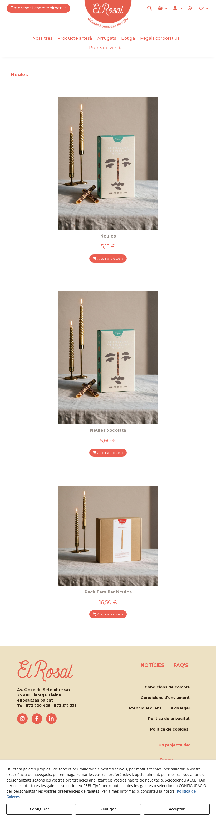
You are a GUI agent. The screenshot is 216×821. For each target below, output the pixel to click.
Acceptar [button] (177, 809)
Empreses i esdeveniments (38, 8)
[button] (150, 8)
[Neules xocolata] (108, 357)
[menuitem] (203, 9)
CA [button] (202, 8)
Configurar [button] (39, 809)
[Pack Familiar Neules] (108, 536)
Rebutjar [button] (108, 809)
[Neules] (108, 163)
